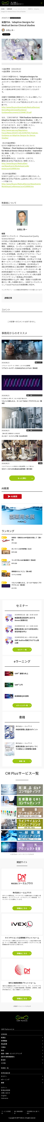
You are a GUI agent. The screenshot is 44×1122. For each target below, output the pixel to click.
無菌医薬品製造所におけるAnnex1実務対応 (25, 619)
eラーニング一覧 (22, 705)
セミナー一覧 (22, 650)
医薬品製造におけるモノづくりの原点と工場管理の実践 (27, 747)
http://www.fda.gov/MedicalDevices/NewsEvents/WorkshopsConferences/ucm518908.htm (15, 166)
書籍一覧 (22, 761)
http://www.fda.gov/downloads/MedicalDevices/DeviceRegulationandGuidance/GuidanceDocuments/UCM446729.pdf (21, 110)
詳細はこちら (22, 908)
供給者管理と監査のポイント (27, 729)
